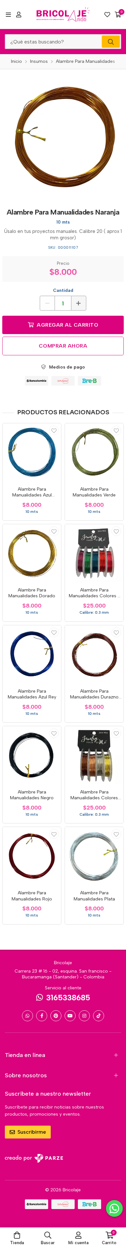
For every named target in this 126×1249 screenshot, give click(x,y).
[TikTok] (98, 1015)
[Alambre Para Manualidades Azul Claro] (32, 452)
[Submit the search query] (111, 41)
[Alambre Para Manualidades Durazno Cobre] (94, 654)
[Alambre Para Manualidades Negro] (32, 755)
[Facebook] (41, 1015)
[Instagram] (84, 1015)
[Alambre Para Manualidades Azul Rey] (32, 654)
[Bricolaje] (63, 14)
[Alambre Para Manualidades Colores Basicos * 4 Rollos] (94, 755)
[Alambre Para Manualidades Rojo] (32, 856)
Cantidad (63, 290)
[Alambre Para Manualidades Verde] (94, 452)
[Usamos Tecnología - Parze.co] (34, 1158)
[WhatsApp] (27, 1015)
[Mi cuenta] (18, 14)
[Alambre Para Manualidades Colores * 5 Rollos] (94, 553)
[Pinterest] (55, 1015)
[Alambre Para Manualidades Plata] (94, 856)
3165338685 (68, 997)
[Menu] (8, 14)
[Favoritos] (107, 14)
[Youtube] (70, 1015)
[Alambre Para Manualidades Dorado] (32, 553)
